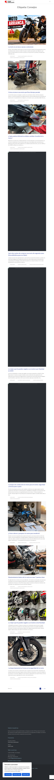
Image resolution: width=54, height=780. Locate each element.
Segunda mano (41, 264)
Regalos (41, 380)
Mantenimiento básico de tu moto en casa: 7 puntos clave (26, 577)
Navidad (38, 380)
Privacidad (32, 768)
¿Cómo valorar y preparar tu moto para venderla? (24, 533)
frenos (15, 678)
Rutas (28, 497)
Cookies (36, 768)
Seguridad (31, 497)
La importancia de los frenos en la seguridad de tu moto (26, 668)
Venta (39, 542)
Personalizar (8, 774)
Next (45, 688)
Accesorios (20, 380)
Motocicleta (35, 542)
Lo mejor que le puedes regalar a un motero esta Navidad (26, 623)
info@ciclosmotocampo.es (16, 758)
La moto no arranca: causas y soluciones (20, 47)
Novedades (28, 380)
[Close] (30, 763)
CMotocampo (12, 56)
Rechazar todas (17, 774)
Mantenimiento (24, 56)
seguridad (18, 498)
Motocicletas (29, 56)
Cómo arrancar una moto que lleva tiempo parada (24, 92)
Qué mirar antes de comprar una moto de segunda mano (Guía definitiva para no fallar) (26, 254)
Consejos (19, 56)
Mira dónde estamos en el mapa (14, 760)
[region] (17, 769)
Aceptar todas (26, 774)
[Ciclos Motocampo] (26, 2)
